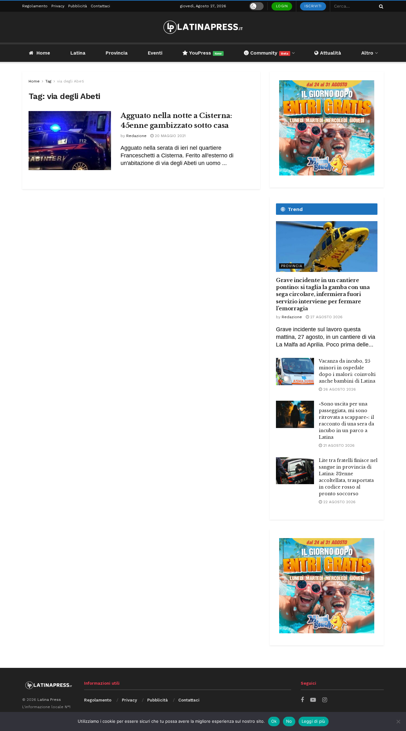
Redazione (136, 136)
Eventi (155, 53)
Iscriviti (313, 6)
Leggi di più (313, 721)
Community (268, 53)
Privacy (57, 6)
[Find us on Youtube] (313, 700)
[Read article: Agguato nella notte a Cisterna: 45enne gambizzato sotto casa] (70, 140)
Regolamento (35, 6)
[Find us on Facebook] (302, 700)
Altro (367, 53)
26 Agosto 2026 (339, 389)
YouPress (205, 53)
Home (43, 53)
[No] (398, 721)
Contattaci (100, 6)
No (289, 721)
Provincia (117, 53)
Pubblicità (77, 6)
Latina (77, 53)
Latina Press (49, 699)
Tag (48, 81)
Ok (274, 721)
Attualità (329, 53)
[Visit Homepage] (203, 27)
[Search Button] (380, 6)
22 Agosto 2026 (339, 502)
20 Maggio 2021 (170, 136)
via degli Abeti (70, 81)
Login (282, 6)
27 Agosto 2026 (326, 317)
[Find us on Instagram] (324, 700)
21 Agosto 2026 (338, 445)
